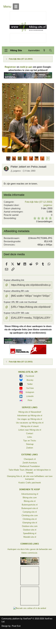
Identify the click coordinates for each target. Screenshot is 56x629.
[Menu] (5, 50)
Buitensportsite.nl (29, 505)
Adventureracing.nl (29, 494)
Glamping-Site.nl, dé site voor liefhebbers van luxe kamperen (29, 477)
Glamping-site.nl (29, 522)
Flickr (30, 400)
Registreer (10, 67)
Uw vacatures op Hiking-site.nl (29, 423)
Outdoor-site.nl (29, 530)
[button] (48, 158)
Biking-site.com (30, 497)
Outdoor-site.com (29, 526)
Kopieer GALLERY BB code (16, 313)
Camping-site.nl (30, 512)
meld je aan (26, 67)
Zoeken (29, 448)
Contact (29, 433)
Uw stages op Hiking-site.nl (29, 419)
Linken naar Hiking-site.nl (29, 430)
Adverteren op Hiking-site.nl (29, 415)
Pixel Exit (16, 626)
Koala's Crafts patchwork (30, 482)
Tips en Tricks (29, 440)
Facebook (30, 376)
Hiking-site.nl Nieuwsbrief (29, 412)
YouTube (30, 388)
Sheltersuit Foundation (30, 466)
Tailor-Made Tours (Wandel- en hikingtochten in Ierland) (30, 471)
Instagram (30, 392)
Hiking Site (16, 50)
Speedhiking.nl (29, 533)
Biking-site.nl (29, 501)
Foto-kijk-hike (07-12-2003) (38, 201)
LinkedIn (30, 396)
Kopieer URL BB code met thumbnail (20, 302)
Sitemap (29, 444)
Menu (7, 6)
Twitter (30, 384)
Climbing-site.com (30, 515)
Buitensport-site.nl (29, 508)
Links (29, 437)
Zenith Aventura (30, 463)
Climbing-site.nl (30, 519)
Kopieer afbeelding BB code (16, 291)
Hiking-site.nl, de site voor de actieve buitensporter (28, 27)
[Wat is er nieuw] (44, 50)
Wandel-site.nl (29, 537)
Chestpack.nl (30, 459)
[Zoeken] (50, 50)
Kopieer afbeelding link (14, 280)
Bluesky (30, 380)
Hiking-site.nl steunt (30, 426)
